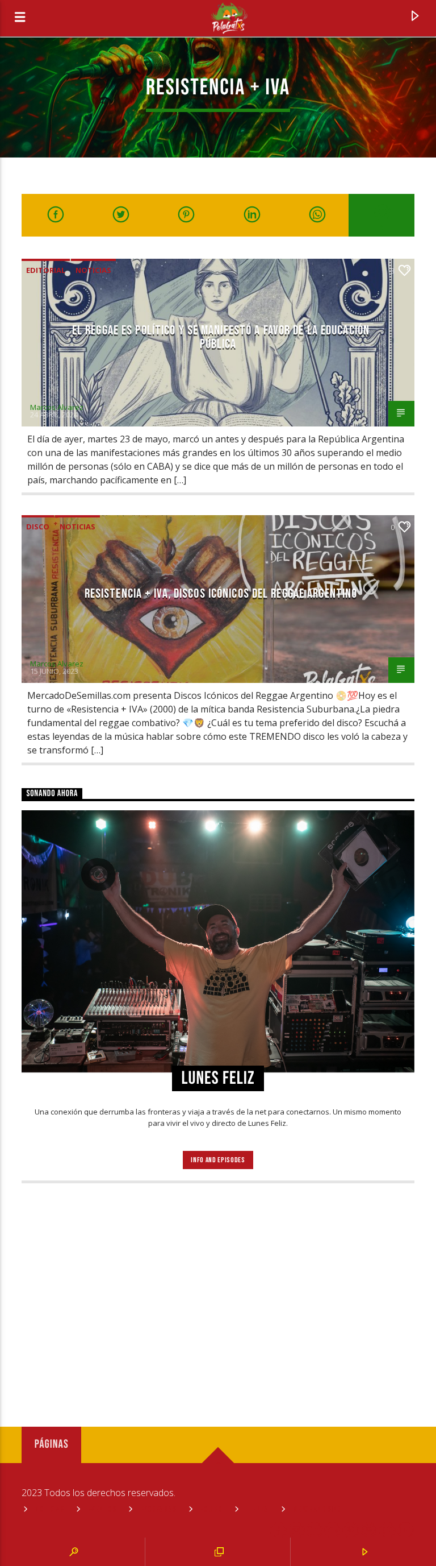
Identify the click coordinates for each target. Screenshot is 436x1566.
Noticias (93, 270)
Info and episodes (218, 1160)
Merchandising (316, 1509)
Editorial (45, 270)
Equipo (211, 1509)
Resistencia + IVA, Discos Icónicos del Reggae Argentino (221, 594)
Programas (158, 1509)
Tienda (257, 1509)
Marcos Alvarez (56, 407)
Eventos (102, 1509)
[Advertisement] (218, 1285)
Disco (37, 526)
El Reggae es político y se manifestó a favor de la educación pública (221, 337)
